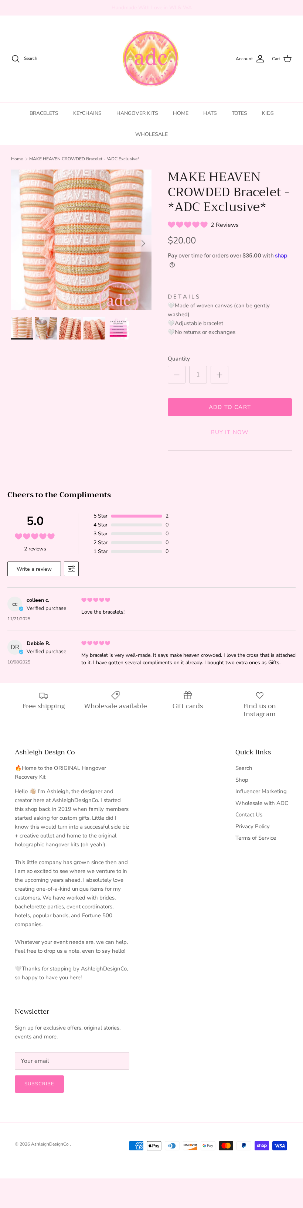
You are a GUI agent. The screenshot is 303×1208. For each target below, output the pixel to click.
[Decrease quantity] (176, 374)
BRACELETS (44, 113)
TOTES (239, 113)
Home (17, 159)
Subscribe (39, 1084)
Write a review (34, 569)
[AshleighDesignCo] (152, 59)
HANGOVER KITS (137, 113)
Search (243, 768)
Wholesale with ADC (261, 803)
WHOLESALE (151, 134)
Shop (241, 780)
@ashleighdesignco (184, 8)
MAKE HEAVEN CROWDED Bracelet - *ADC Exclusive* (84, 159)
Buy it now (230, 432)
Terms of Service (255, 838)
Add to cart (230, 407)
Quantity (179, 358)
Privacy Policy (252, 826)
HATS (210, 113)
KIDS (268, 113)
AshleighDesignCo (50, 1144)
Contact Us (248, 814)
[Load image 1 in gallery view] (81, 240)
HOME (180, 113)
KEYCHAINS (87, 113)
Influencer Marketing (261, 791)
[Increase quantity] (219, 374)
